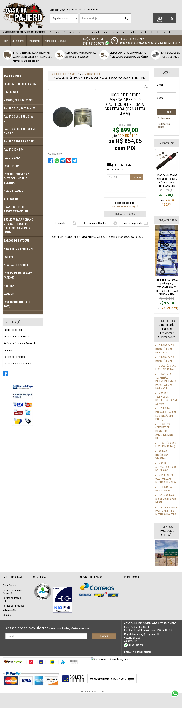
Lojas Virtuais (96, 691)
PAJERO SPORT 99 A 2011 (64, 74)
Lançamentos (35, 40)
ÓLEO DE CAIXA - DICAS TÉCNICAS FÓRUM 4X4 (165, 349)
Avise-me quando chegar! (125, 206)
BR (103, 691)
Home (7, 40)
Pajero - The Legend (14, 329)
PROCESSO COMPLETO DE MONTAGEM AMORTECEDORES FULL (164, 431)
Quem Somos (19, 40)
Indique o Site (9, 610)
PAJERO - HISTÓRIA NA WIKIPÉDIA (161, 455)
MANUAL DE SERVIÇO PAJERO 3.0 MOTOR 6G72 (165, 467)
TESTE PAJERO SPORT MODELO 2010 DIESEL (165, 499)
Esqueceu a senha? (164, 125)
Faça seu (74, 9)
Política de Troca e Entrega (17, 336)
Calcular (137, 177)
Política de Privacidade (15, 356)
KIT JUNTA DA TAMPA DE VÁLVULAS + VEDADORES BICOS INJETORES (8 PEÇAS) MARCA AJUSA (167, 292)
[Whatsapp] (107, 43)
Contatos (8, 350)
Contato (62, 40)
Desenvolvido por (85, 691)
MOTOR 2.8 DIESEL (94, 74)
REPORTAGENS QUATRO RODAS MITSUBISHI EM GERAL (166, 479)
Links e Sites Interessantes (17, 363)
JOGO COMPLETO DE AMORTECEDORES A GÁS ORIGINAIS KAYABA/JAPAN (167, 186)
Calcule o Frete (123, 165)
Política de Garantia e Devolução (20, 343)
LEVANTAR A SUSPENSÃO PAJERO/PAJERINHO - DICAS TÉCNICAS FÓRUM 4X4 (166, 381)
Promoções (50, 40)
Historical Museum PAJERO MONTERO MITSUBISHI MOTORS (166, 511)
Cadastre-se (164, 118)
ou (91, 9)
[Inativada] (62, 600)
